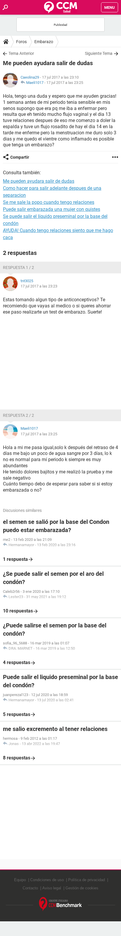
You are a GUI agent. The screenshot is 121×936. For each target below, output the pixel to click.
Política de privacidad (86, 880)
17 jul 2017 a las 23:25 (64, 82)
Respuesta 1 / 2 (18, 267)
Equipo (20, 880)
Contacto (30, 888)
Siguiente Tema (98, 53)
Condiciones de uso (47, 880)
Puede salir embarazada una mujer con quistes (51, 209)
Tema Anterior (21, 53)
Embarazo (43, 41)
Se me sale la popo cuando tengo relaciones (48, 202)
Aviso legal (51, 888)
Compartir (19, 157)
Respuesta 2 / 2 (18, 415)
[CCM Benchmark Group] (60, 904)
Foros (21, 41)
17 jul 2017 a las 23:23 (39, 286)
